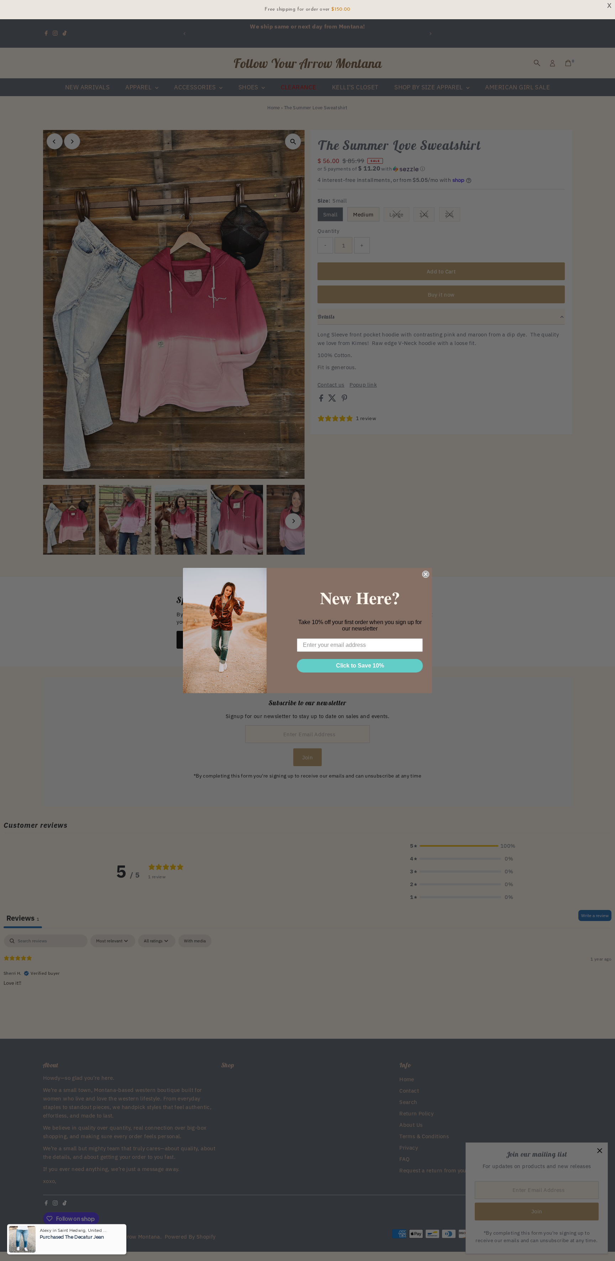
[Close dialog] (425, 574)
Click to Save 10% (360, 666)
